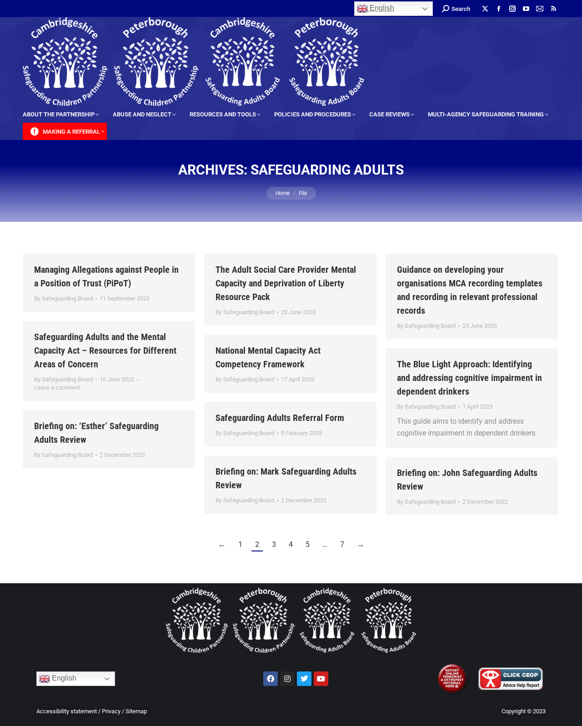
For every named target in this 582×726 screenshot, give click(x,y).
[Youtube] (321, 678)
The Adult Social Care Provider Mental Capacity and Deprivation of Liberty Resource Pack (286, 283)
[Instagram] (287, 678)
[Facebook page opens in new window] (499, 9)
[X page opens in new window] (485, 9)
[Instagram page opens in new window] (512, 9)
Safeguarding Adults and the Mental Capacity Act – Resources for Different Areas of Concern (105, 350)
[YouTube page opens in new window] (526, 9)
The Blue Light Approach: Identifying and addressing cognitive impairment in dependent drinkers (469, 378)
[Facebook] (270, 678)
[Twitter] (304, 678)
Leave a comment (57, 387)
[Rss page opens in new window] (553, 9)
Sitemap (136, 711)
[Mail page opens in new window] (540, 9)
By (63, 298)
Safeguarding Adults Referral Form (280, 417)
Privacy (111, 711)
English (381, 8)
